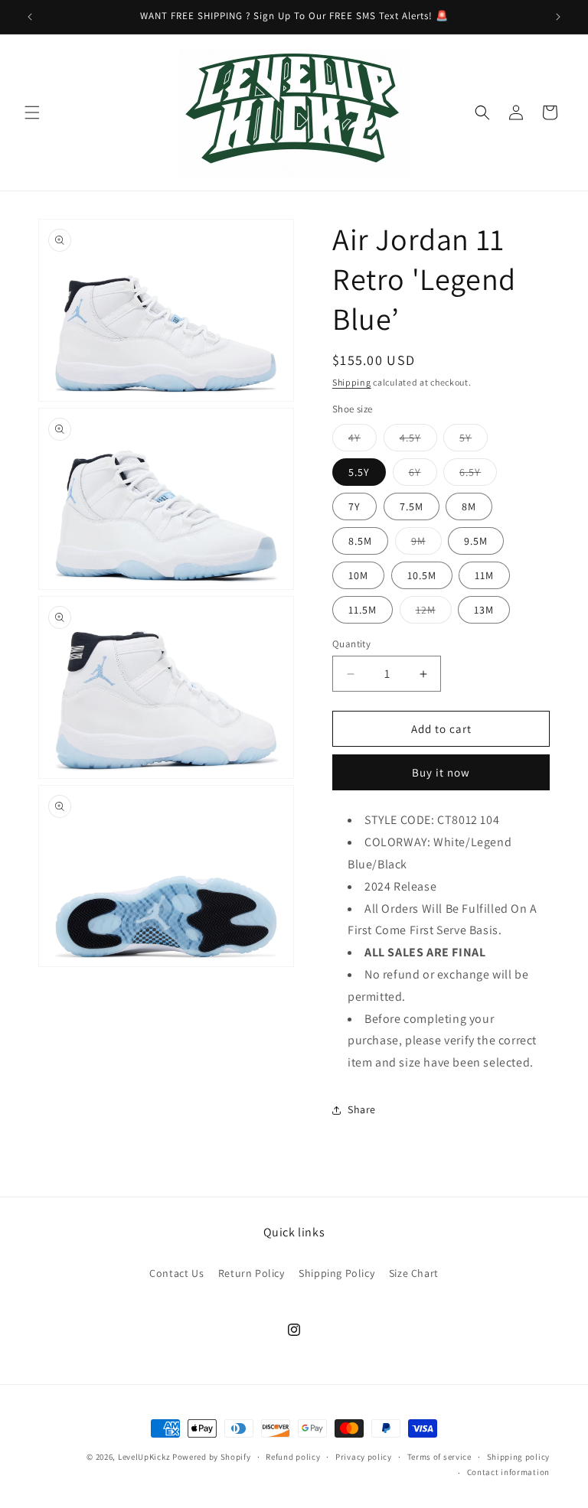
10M (358, 575)
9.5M (476, 541)
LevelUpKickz (144, 1456)
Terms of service (439, 1456)
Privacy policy (363, 1456)
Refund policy (293, 1456)
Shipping (351, 382)
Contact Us (176, 1273)
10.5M (421, 575)
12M (434, 613)
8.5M (360, 541)
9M (426, 544)
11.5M (362, 610)
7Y (354, 506)
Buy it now (441, 772)
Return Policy (251, 1273)
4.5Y (418, 440)
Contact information (508, 1472)
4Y (362, 440)
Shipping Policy (336, 1273)
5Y (473, 440)
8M (469, 506)
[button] (32, 112)
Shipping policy (518, 1456)
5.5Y (359, 472)
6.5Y (478, 475)
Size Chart (414, 1273)
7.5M (411, 506)
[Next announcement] (558, 17)
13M (484, 610)
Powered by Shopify (211, 1456)
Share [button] (362, 1109)
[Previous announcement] (30, 17)
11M (484, 575)
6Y (423, 475)
